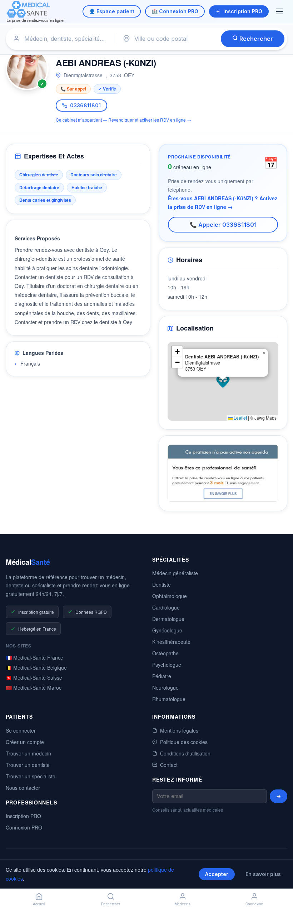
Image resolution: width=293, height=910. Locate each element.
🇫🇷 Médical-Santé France (34, 657)
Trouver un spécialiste (30, 776)
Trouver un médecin (28, 753)
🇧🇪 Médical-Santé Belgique (36, 667)
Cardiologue (166, 607)
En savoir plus (263, 874)
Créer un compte (25, 741)
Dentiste (161, 584)
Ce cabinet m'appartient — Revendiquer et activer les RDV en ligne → (123, 120)
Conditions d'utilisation (185, 753)
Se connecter (21, 730)
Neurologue (165, 687)
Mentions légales (179, 730)
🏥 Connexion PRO (175, 11)
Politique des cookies (184, 741)
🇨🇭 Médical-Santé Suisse (34, 677)
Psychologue (166, 664)
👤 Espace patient (111, 11)
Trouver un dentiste (28, 764)
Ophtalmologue (169, 596)
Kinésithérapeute (171, 641)
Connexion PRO (24, 827)
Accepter (216, 874)
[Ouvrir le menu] (280, 11)
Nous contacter (23, 787)
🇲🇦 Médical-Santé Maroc (33, 687)
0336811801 (85, 105)
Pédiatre (161, 676)
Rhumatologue (168, 699)
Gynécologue (167, 630)
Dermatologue (168, 618)
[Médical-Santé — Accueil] (35, 12)
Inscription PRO (242, 11)
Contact (169, 764)
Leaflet (240, 418)
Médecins (182, 903)
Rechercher (255, 38)
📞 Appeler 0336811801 (223, 224)
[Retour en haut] (279, 881)
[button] (223, 381)
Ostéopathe (165, 653)
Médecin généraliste (175, 573)
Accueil (39, 903)
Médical (28, 562)
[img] (223, 381)
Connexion (254, 903)
